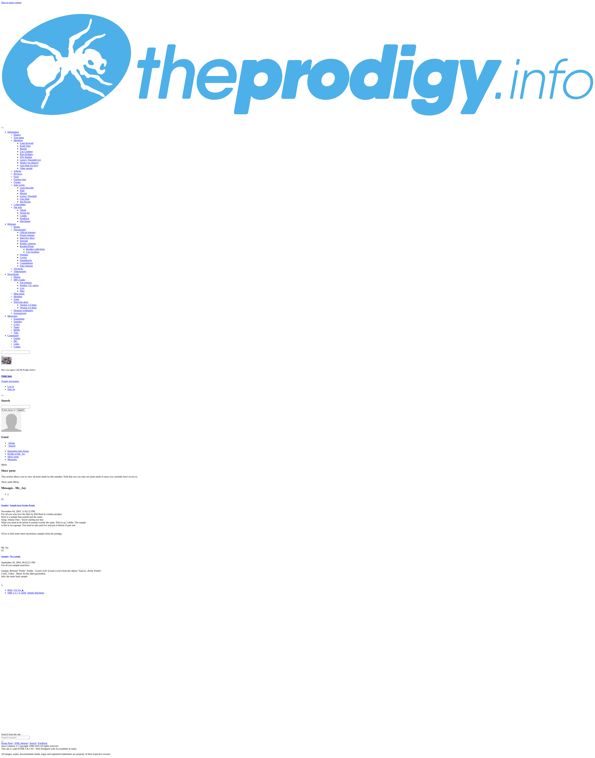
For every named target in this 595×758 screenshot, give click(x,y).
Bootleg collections (35, 249)
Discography (20, 229)
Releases (11, 224)
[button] (10, 381)
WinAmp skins (21, 302)
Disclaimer (25, 221)
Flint (22, 190)
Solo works (19, 185)
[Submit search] (2, 741)
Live (22, 288)
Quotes (17, 182)
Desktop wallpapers (23, 310)
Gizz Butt (24, 199)
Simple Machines (35, 593)
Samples (18, 321)
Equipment (19, 319)
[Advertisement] (94, 643)
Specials (24, 240)
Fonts (16, 299)
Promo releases (27, 235)
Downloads (13, 274)
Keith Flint (25, 146)
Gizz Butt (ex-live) (29, 165)
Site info (18, 207)
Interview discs (27, 238)
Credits (23, 215)
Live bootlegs (32, 252)
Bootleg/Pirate (27, 246)
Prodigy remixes (28, 243)
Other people (26, 168)
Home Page (7, 743)
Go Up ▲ (19, 590)
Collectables (20, 204)
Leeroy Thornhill (28, 196)
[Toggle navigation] (2, 127)
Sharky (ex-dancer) (29, 162)
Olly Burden (26, 157)
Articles (17, 171)
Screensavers (20, 313)
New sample (15, 556)
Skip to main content (11, 2)
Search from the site (11, 734)
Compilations (26, 263)
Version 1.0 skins (28, 305)
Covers (23, 257)
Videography (20, 271)
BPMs (17, 330)
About (23, 210)
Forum (17, 338)
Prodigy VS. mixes (29, 285)
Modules (18, 296)
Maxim (23, 148)
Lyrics (17, 324)
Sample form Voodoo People (22, 505)
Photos (17, 277)
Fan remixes (26, 282)
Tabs (16, 332)
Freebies (24, 254)
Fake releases (26, 266)
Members (18, 140)
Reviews (18, 174)
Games (17, 346)
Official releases (27, 232)
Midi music (19, 293)
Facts (16, 176)
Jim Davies (25, 201)
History (17, 135)
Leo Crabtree (26, 151)
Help (9, 590)
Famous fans (20, 179)
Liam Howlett (26, 143)
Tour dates (19, 137)
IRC (16, 341)
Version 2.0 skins (28, 307)
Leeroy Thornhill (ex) (30, 160)
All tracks (18, 268)
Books (17, 227)
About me (25, 213)
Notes (16, 327)
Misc (22, 291)
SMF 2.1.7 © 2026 (16, 593)
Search (33, 743)
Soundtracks (26, 260)
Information (13, 132)
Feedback (24, 218)
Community (13, 335)
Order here (6, 376)
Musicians (12, 316)
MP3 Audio (19, 279)
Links (16, 344)
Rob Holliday (26, 154)
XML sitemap (21, 743)
